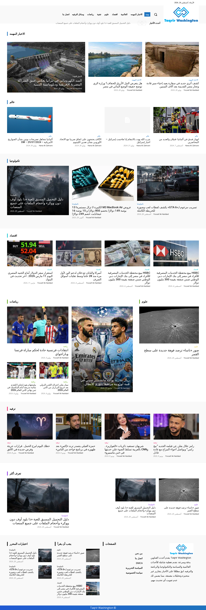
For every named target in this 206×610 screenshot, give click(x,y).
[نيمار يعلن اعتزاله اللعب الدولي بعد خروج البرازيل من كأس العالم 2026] (53, 370)
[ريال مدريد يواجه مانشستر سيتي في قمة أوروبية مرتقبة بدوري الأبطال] (102, 349)
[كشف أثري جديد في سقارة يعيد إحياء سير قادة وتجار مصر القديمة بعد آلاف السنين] (172, 59)
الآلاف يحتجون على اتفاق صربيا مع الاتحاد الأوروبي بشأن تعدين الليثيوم (80, 141)
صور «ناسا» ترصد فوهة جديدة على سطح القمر (110, 23)
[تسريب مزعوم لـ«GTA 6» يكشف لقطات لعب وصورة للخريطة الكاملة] (168, 183)
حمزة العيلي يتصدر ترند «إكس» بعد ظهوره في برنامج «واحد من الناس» (75, 447)
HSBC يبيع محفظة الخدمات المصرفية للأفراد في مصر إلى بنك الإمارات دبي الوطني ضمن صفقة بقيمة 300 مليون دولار (79, 23)
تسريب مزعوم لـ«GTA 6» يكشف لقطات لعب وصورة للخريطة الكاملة (21, 572)
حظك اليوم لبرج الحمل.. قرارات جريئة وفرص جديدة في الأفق (28, 447)
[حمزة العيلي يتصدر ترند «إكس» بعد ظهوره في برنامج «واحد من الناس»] (78, 427)
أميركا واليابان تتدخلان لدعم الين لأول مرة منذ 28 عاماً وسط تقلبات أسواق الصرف (80, 276)
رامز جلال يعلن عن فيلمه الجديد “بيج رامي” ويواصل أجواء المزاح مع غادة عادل (173, 449)
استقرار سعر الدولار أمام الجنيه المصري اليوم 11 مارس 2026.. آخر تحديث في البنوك (30, 276)
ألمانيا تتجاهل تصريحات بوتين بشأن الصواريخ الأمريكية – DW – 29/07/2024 (30, 141)
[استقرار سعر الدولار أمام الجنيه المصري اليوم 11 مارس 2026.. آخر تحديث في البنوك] (30, 253)
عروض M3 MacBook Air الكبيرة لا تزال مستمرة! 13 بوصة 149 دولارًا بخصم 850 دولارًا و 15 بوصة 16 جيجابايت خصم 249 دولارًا (101, 210)
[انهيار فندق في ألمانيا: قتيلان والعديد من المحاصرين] (176, 120)
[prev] (144, 23)
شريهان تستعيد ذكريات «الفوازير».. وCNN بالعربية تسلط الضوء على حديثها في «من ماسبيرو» (126, 449)
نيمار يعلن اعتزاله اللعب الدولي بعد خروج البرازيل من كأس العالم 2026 (54, 387)
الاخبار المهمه (77, 76)
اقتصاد (195, 269)
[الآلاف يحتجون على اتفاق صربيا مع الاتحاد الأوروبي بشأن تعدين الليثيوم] (78, 120)
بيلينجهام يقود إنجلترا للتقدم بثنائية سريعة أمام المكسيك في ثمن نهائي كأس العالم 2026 (21, 387)
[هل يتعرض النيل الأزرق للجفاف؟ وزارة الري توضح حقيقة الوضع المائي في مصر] (115, 59)
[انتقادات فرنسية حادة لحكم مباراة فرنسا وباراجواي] (37, 325)
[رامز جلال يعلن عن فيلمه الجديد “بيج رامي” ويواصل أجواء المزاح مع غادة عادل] (176, 427)
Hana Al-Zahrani (192, 145)
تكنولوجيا (13, 195)
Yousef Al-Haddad (191, 90)
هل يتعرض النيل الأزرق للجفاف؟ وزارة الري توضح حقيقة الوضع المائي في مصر (117, 85)
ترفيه (155, 442)
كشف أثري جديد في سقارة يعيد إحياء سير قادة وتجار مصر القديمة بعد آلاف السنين (173, 85)
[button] (155, 14)
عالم (196, 136)
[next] (140, 23)
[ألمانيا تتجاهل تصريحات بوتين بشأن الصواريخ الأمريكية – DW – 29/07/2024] (30, 120)
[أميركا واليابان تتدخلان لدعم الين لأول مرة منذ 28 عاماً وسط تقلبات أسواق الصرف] (78, 253)
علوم (196, 346)
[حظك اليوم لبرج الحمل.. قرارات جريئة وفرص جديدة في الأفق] (30, 427)
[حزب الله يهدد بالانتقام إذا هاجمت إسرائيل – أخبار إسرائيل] (127, 120)
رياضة (65, 346)
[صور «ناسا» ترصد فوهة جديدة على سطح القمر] (169, 325)
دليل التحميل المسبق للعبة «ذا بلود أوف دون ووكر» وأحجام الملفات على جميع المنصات (39, 521)
